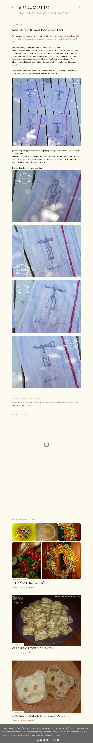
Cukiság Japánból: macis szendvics (38, 715)
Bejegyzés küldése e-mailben (31, 399)
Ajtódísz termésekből (29, 583)
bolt (67, 13)
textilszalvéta (63, 402)
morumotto (34, 7)
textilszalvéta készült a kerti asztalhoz (59, 36)
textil (57, 402)
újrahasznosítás (45, 13)
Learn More (42, 740)
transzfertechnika (18, 405)
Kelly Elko (42, 159)
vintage (27, 405)
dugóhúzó (29, 402)
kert (35, 402)
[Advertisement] (46, 495)
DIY (24, 402)
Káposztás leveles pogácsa (32, 648)
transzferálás (73, 402)
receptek (30, 13)
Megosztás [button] (15, 399)
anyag (20, 402)
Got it (55, 740)
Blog (21, 13)
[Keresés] (79, 6)
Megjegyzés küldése (27, 587)
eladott (59, 13)
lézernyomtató (43, 402)
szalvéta (51, 402)
